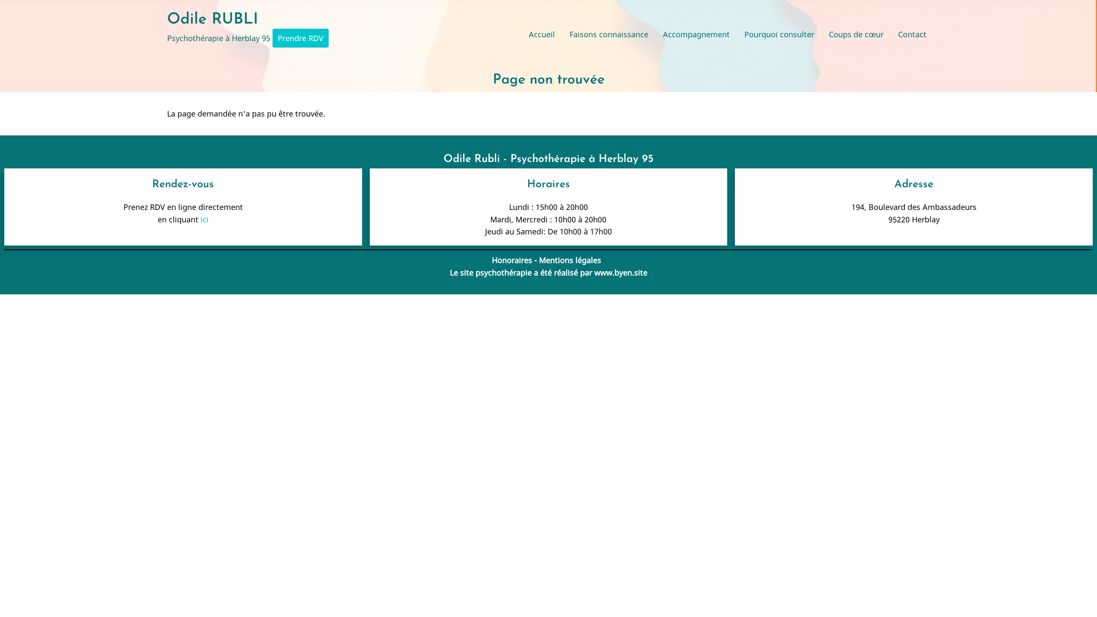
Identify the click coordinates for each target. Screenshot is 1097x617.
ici (205, 219)
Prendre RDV (301, 38)
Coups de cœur (856, 34)
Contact (912, 34)
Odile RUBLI (212, 19)
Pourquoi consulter (779, 34)
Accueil (542, 34)
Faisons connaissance (608, 34)
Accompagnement (696, 34)
